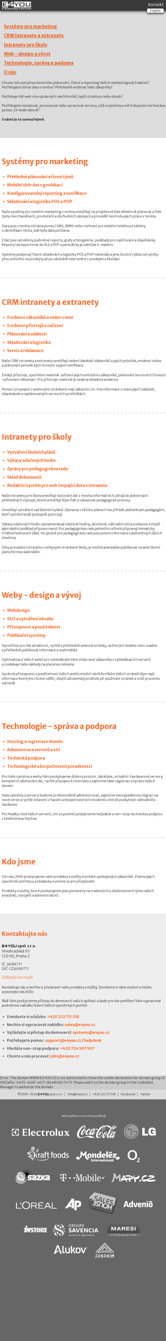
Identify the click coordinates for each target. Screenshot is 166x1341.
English (155, 11)
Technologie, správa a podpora (39, 63)
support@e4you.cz (63, 1040)
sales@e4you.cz (80, 1024)
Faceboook (128, 1094)
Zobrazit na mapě (17, 977)
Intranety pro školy (25, 45)
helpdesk (93, 1040)
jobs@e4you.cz (65, 1056)
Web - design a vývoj (27, 54)
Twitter (145, 1094)
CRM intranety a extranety (34, 35)
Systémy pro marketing (30, 26)
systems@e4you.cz (91, 1032)
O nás (10, 72)
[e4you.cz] (17, 7)
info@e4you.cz (78, 1094)
